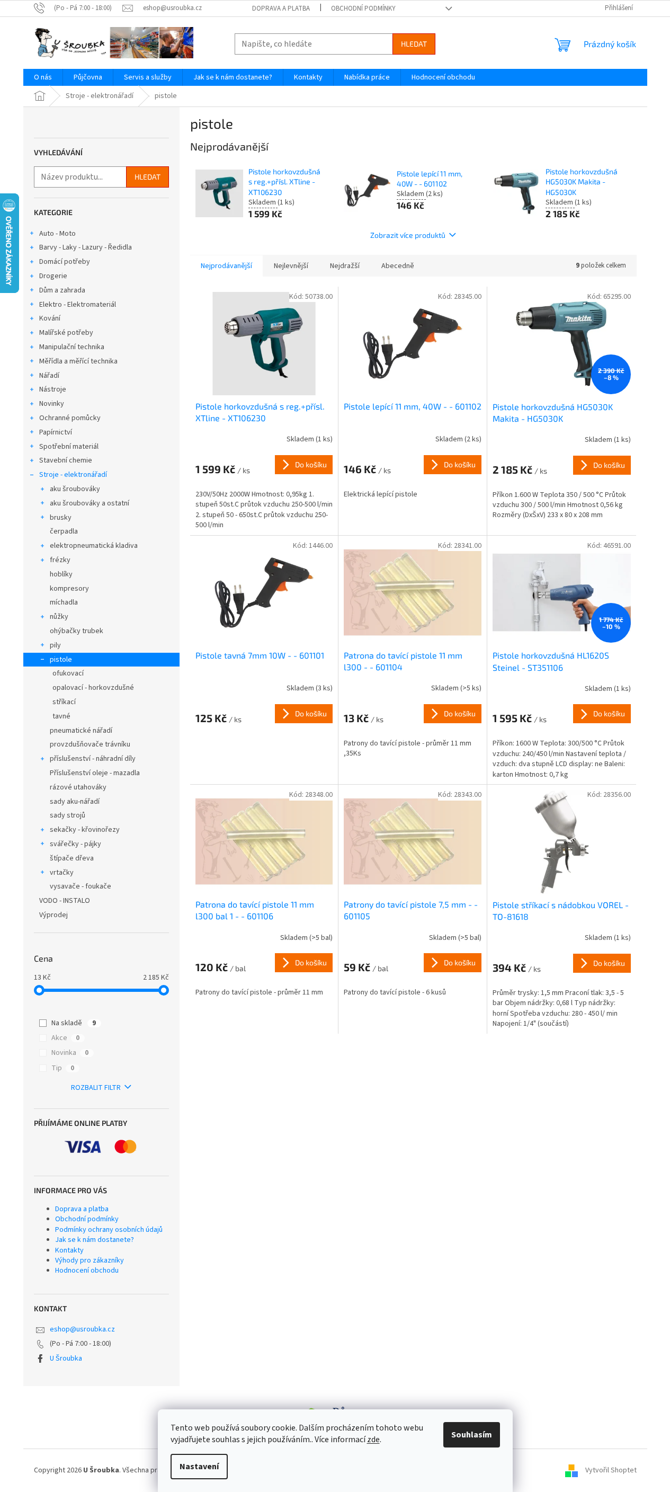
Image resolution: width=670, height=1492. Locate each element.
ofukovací (68, 673)
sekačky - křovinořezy (85, 829)
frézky (60, 560)
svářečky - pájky (75, 844)
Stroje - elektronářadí (73, 474)
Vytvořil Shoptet (611, 1470)
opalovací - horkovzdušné (93, 687)
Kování (49, 318)
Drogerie (53, 276)
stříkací (64, 702)
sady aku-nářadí (75, 801)
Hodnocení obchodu (87, 1270)
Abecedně (397, 266)
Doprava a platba (281, 8)
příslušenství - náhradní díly (93, 758)
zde (373, 1439)
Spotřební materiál (69, 446)
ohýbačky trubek (76, 631)
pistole (61, 659)
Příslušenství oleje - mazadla (95, 773)
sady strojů (67, 815)
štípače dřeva (72, 858)
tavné (61, 716)
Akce (65, 1038)
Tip (62, 1068)
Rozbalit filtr (96, 1087)
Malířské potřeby (66, 332)
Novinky (51, 403)
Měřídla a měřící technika (78, 361)
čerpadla (64, 531)
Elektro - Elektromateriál (77, 304)
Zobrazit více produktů (407, 234)
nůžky (59, 616)
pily (55, 645)
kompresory (69, 588)
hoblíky (61, 574)
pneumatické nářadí (81, 730)
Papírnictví (55, 432)
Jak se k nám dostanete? (94, 1240)
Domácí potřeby (64, 261)
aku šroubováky (75, 489)
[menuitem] (42, 77)
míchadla (64, 602)
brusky (61, 517)
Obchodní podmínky (363, 8)
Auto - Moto (57, 233)
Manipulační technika (71, 347)
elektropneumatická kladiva (94, 545)
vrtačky (62, 872)
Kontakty (69, 1250)
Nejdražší (345, 266)
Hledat (414, 43)
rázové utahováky (78, 787)
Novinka (69, 1052)
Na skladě (73, 1023)
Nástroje (52, 389)
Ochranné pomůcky (70, 418)
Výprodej (53, 915)
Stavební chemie (65, 460)
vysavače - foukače (80, 886)
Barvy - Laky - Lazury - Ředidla (85, 247)
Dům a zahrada (62, 290)
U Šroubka (66, 1358)
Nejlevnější (291, 266)
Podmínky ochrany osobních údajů (109, 1229)
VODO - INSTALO (64, 900)
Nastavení (199, 1466)
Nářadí (49, 375)
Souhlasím (471, 1435)
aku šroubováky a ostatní (89, 503)
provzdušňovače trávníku (90, 744)
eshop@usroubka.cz (82, 1329)
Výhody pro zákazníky (89, 1260)
